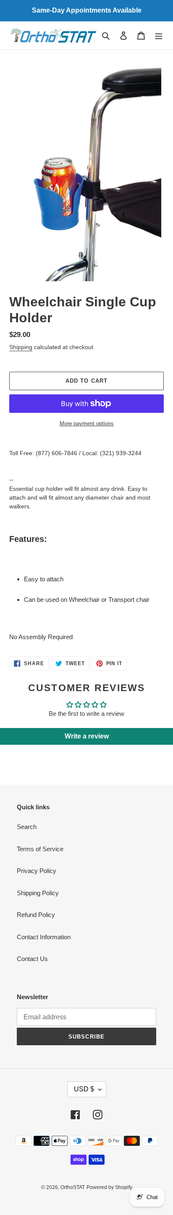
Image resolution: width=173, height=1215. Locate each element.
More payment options (87, 423)
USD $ (84, 1089)
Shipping (20, 347)
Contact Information (44, 936)
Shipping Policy (38, 892)
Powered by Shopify (109, 1187)
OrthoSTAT (72, 1187)
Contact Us (32, 958)
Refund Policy (36, 914)
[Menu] (159, 35)
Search (27, 826)
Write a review (87, 736)
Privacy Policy (36, 870)
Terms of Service (40, 848)
